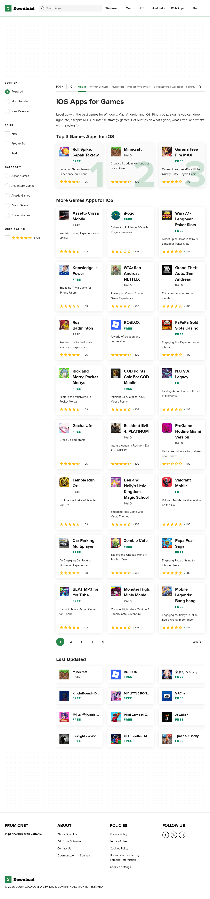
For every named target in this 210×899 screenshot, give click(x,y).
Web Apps (177, 8)
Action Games (20, 176)
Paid (14, 153)
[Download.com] (19, 8)
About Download (68, 834)
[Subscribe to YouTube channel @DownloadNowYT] (182, 835)
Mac (128, 8)
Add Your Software (69, 841)
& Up (37, 238)
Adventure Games (22, 185)
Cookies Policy (119, 848)
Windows (111, 8)
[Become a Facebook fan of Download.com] (165, 835)
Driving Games (20, 215)
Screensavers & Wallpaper (168, 86)
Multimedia (118, 86)
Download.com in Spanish (73, 855)
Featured (17, 91)
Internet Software (98, 86)
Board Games (20, 205)
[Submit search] (42, 8)
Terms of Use (118, 841)
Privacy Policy (118, 834)
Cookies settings (120, 867)
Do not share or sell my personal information (125, 857)
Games (82, 86)
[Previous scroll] (71, 87)
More (196, 8)
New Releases (20, 111)
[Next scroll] (200, 87)
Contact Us (64, 848)
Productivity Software (139, 86)
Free (14, 133)
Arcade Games (20, 195)
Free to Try (18, 143)
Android (157, 8)
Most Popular (19, 101)
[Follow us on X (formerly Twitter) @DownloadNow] (174, 835)
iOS (141, 8)
